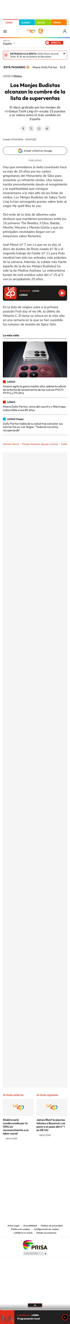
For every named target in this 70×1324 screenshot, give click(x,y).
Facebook (23, 128)
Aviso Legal (13, 1225)
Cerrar (64, 53)
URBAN (57, 22)
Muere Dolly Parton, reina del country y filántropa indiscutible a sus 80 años (34, 408)
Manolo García (11, 444)
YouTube (28, 1153)
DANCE (41, 22)
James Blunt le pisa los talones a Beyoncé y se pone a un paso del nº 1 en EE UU (50, 1125)
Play (65, 1317)
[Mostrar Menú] (5, 31)
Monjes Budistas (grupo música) (40, 444)
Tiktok (21, 1153)
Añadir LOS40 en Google (38, 150)
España (7, 43)
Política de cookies (20, 1229)
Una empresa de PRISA (35, 1245)
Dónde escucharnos (46, 1232)
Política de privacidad (51, 1225)
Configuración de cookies (46, 1229)
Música (17, 76)
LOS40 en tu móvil (23, 1232)
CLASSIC (25, 22)
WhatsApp (39, 128)
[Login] (65, 31)
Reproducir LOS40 (62, 293)
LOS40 (8, 22)
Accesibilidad (30, 1225)
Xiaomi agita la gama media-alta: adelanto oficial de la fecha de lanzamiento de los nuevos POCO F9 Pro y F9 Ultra (34, 389)
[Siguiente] (64, 67)
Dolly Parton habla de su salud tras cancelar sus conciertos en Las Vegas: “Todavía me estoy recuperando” (33, 427)
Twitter (31, 128)
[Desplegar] (35, 1305)
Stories (56, 1153)
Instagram (13, 1153)
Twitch (49, 1153)
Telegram (47, 128)
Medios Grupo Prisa (35, 1253)
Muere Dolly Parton (44, 67)
